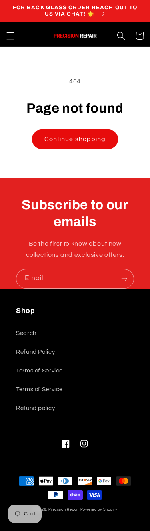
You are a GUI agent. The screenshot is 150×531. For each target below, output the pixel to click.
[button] (10, 35)
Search (26, 333)
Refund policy (35, 408)
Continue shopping (75, 139)
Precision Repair (63, 509)
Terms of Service (39, 371)
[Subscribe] (124, 279)
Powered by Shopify (98, 509)
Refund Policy (35, 352)
